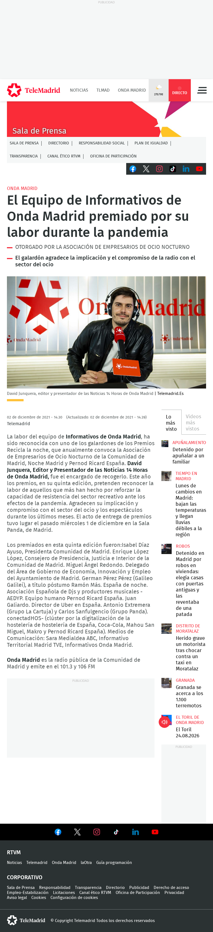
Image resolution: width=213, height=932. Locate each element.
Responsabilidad (54, 888)
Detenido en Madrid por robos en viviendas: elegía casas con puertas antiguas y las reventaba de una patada (166, 549)
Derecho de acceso (171, 888)
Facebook (133, 169)
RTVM (14, 852)
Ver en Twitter (77, 833)
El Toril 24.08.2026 (166, 720)
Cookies (38, 898)
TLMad (103, 90)
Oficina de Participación (113, 156)
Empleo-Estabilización (28, 893)
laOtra (86, 863)
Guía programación (114, 863)
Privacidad (174, 893)
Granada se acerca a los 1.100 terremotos (166, 683)
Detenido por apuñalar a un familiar (188, 456)
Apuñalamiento (189, 442)
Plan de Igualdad (151, 143)
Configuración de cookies (74, 898)
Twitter (146, 169)
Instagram (159, 169)
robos (183, 546)
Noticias (79, 90)
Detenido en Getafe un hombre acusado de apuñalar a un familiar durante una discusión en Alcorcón (164, 443)
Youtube (199, 169)
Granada (185, 680)
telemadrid (26, 920)
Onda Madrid (132, 90)
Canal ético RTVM (63, 156)
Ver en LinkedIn (135, 832)
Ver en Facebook (58, 833)
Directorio (58, 143)
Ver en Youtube (155, 832)
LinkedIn (186, 169)
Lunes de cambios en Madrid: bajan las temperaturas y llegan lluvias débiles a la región (166, 476)
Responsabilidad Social (102, 143)
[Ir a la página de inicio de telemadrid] (33, 90)
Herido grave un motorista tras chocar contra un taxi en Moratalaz (166, 628)
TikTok (172, 169)
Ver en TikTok (116, 833)
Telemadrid (36, 863)
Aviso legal (17, 898)
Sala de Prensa (24, 143)
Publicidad (139, 888)
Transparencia (24, 156)
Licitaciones (64, 893)
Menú (202, 90)
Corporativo (24, 877)
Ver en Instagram (96, 832)
